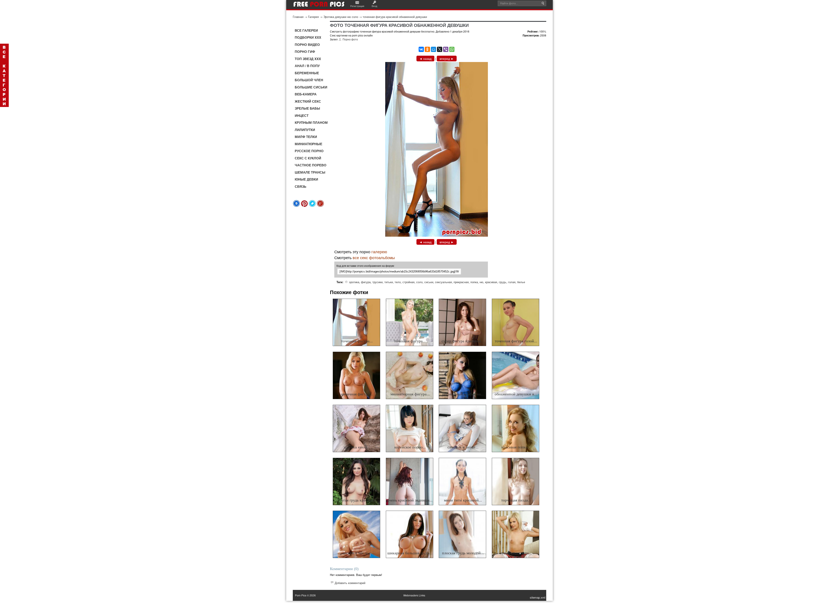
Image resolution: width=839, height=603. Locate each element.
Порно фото (350, 39)
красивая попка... (516, 447)
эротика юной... (356, 447)
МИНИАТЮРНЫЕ (308, 143)
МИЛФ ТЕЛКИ (306, 136)
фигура (366, 282)
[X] (439, 49)
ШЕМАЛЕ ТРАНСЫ (310, 172)
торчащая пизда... (516, 500)
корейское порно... (410, 447)
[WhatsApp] (451, 49)
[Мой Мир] (433, 49)
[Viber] (445, 49)
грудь (502, 282)
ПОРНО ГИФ (305, 51)
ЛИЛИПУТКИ (305, 129)
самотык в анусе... (462, 447)
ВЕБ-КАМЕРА (306, 94)
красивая (491, 282)
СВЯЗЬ (300, 186)
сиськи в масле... (357, 553)
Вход (374, 6)
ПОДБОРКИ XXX (308, 37)
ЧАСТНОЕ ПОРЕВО (310, 165)
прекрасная (461, 282)
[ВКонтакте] (421, 49)
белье (521, 282)
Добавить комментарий (350, 583)
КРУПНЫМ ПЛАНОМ (311, 122)
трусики (377, 282)
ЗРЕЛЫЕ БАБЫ (307, 108)
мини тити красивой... (463, 500)
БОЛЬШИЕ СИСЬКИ (311, 87)
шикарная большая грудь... (410, 553)
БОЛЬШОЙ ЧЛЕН (309, 80)
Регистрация (357, 6)
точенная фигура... (357, 341)
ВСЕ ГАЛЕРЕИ (306, 30)
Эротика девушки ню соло (340, 17)
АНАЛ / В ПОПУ (307, 65)
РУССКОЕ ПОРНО (309, 150)
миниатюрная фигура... (410, 394)
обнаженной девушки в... (516, 394)
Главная (298, 17)
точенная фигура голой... (516, 341)
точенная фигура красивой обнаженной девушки (395, 17)
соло (419, 282)
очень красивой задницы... (410, 500)
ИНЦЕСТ (302, 115)
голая (511, 282)
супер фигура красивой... (463, 341)
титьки (388, 282)
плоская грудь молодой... (463, 553)
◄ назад (425, 58)
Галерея (313, 17)
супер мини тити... (516, 553)
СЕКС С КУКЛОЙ (308, 158)
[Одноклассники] (427, 49)
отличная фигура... (357, 394)
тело (398, 282)
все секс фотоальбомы (374, 257)
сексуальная (443, 282)
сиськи (428, 282)
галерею (379, 251)
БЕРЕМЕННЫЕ (307, 73)
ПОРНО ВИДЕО (307, 44)
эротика (354, 282)
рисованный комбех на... (463, 394)
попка (474, 282)
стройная (408, 282)
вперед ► (447, 58)
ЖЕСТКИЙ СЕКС (308, 101)
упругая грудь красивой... (357, 500)
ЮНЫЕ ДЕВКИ (306, 179)
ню (481, 282)
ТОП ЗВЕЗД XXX (308, 58)
